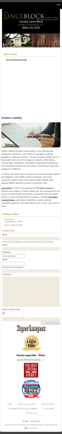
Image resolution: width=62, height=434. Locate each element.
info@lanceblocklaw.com (31, 24)
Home (9, 404)
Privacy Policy (35, 421)
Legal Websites (50, 425)
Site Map (25, 421)
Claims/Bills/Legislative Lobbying (22, 409)
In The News (49, 409)
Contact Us (31, 413)
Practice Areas (48, 404)
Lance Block (6, 188)
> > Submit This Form (50, 323)
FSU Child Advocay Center (16, 59)
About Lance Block (26, 404)
